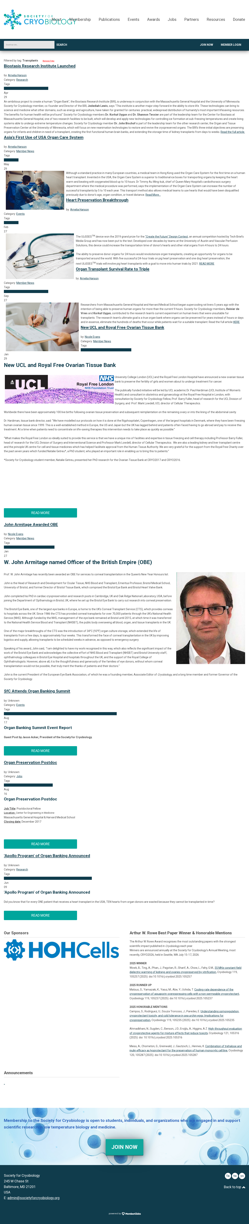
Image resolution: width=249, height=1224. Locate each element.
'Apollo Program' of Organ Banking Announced (47, 855)
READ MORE (206, 263)
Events (20, 213)
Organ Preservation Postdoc (30, 762)
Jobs (19, 776)
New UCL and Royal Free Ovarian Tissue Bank (122, 327)
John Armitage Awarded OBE (31, 524)
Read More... (153, 194)
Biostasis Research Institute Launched (39, 66)
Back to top (233, 1187)
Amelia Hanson (17, 75)
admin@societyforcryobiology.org (33, 1198)
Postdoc (48, 785)
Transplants (23, 88)
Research (22, 79)
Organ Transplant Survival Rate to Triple (112, 269)
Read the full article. (233, 131)
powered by (115, 1213)
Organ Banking (39, 88)
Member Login (231, 44)
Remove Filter (48, 61)
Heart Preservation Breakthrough (97, 200)
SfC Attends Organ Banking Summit (37, 691)
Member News (25, 151)
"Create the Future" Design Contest (166, 236)
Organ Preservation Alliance (99, 713)
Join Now (206, 44)
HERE (236, 322)
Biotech (34, 878)
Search (61, 44)
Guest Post (43, 713)
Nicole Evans (92, 336)
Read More (40, 513)
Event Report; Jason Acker (20, 713)
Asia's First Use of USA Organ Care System (43, 137)
